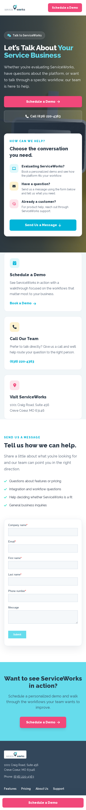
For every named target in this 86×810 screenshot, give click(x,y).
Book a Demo (21, 303)
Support (58, 788)
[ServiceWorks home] (15, 7)
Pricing (26, 788)
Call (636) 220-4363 (45, 116)
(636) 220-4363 (22, 361)
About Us (42, 788)
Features (10, 788)
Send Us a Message (41, 225)
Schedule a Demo (65, 7)
